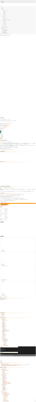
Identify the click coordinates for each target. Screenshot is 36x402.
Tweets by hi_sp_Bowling (2, 354)
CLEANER (3, 335)
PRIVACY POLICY (2, 2)
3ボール (4, 12)
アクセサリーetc (5, 25)
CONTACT (2, 1)
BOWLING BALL (5, 35)
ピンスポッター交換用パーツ (5, 339)
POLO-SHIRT (3, 329)
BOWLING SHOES (3, 375)
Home (0, 35)
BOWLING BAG (2, 319)
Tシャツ (4, 17)
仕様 (1, 135)
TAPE (2, 333)
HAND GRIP (3, 387)
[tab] (18, 134)
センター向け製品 (3, 392)
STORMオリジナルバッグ (6, 10)
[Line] (18, 133)
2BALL (3, 321)
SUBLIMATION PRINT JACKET (6, 383)
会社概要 (1, 350)
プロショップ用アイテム (4, 30)
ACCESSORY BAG (4, 373)
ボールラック (5, 343)
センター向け (2, 28)
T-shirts (3, 327)
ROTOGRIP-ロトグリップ (8, 123)
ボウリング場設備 (4, 395)
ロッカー (5, 399)
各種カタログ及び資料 (4, 32)
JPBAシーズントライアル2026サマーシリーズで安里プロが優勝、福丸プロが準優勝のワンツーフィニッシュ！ (13, 364)
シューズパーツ (5, 15)
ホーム (2, 7)
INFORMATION (2, 314)
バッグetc (4, 13)
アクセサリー (3, 20)
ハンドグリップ (5, 22)
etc (1, 337)
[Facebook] (18, 132)
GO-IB (4, 18)
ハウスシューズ (5, 341)
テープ (4, 23)
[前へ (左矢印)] (1, 201)
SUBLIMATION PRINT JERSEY (5, 382)
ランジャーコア (3, 124)
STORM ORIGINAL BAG (5, 370)
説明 (1, 134)
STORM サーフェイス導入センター (5, 27)
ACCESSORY (2, 331)
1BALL (3, 371)
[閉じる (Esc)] (35, 0)
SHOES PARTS (3, 325)
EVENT (2, 315)
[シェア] (34, 0)
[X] (18, 131)
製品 (2, 35)
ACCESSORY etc (4, 390)
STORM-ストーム (3, 251)
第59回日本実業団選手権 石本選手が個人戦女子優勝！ (7, 365)
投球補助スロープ (6, 400)
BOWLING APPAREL (3, 378)
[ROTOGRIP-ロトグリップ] (2, 116)
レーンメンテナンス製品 (4, 345)
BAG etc (3, 323)
